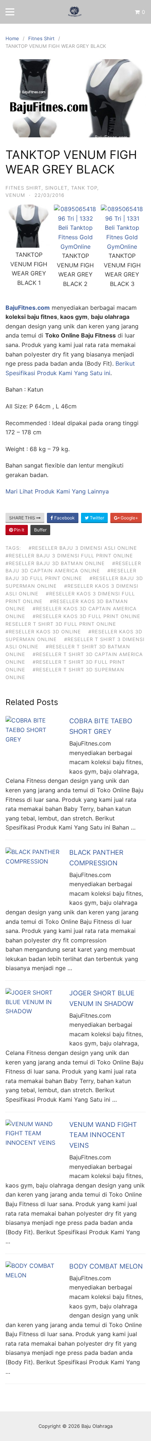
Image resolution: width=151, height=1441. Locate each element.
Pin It (18, 530)
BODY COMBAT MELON (106, 1266)
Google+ (128, 518)
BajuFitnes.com (27, 307)
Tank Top (84, 188)
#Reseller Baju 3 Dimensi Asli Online (83, 548)
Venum (15, 195)
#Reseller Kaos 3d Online (43, 631)
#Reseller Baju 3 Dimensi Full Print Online (69, 556)
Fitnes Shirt (23, 188)
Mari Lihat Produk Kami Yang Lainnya (57, 491)
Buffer (40, 530)
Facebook (64, 518)
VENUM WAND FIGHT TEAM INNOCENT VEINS (103, 1135)
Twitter (96, 518)
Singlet (56, 188)
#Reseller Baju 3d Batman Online (55, 563)
